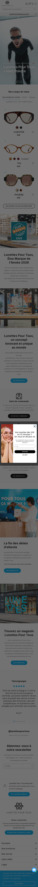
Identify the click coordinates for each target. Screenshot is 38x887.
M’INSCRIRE (25, 451)
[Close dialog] (34, 426)
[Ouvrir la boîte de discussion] (34, 869)
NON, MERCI (24, 454)
